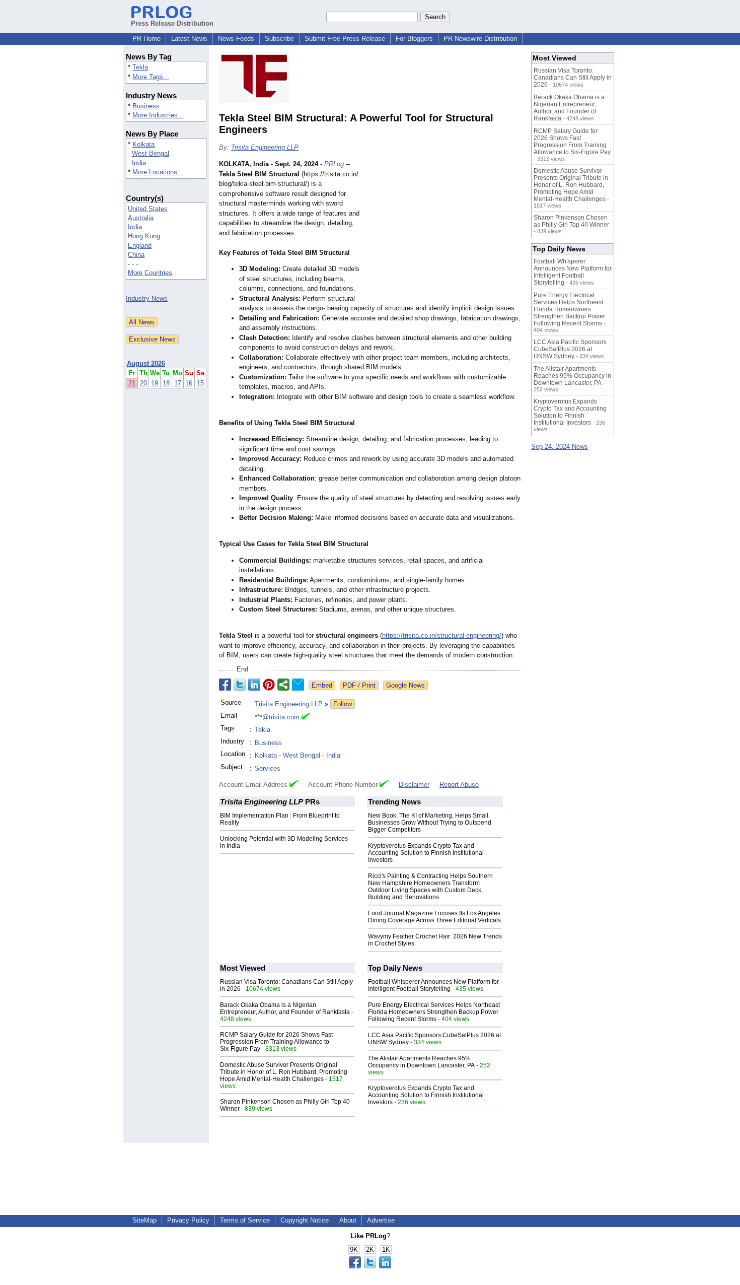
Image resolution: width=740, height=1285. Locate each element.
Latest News (189, 38)
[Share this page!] (370, 1266)
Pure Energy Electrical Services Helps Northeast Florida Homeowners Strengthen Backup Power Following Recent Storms (434, 1012)
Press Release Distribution (172, 23)
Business (146, 106)
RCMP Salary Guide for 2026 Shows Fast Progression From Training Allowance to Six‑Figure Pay (276, 1041)
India (139, 163)
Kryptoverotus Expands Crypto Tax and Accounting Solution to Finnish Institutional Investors (426, 852)
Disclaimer (414, 784)
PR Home (146, 38)
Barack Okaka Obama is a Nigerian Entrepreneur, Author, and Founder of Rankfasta (285, 1008)
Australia (141, 218)
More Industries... (158, 115)
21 (131, 383)
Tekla (140, 67)
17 (177, 383)
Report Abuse (459, 784)
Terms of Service (245, 1220)
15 (200, 383)
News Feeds (236, 38)
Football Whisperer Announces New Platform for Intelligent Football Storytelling (433, 985)
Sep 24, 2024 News (559, 446)
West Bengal (150, 153)
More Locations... (157, 172)
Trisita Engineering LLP (265, 147)
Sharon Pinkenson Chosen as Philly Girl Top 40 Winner (571, 221)
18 (166, 383)
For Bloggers (414, 38)
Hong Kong (144, 236)
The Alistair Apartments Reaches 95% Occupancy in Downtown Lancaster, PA (421, 1062)
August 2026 (146, 363)
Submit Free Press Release (345, 38)
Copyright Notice (304, 1220)
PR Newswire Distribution (480, 38)
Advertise (381, 1220)
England (140, 245)
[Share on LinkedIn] (254, 685)
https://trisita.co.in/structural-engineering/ (441, 635)
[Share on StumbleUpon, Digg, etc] (283, 685)
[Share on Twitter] (240, 685)
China (136, 254)
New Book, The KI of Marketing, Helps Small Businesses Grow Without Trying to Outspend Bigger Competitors (429, 822)
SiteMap (144, 1220)
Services (267, 768)
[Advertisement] (445, 233)
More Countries (150, 273)
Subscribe (279, 38)
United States (148, 209)
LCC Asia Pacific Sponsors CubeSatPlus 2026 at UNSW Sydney (570, 349)
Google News (405, 685)
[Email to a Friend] (298, 685)
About (347, 1220)
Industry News (147, 298)
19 (154, 383)
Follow (342, 704)
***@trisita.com (277, 717)
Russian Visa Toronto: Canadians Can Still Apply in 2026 (573, 77)
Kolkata (143, 144)
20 (143, 383)
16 (188, 383)
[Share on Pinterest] (269, 685)
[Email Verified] (306, 717)
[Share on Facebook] (225, 685)
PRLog (334, 164)
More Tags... (150, 77)
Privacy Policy (188, 1220)
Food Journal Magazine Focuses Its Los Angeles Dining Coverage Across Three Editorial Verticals (434, 917)
